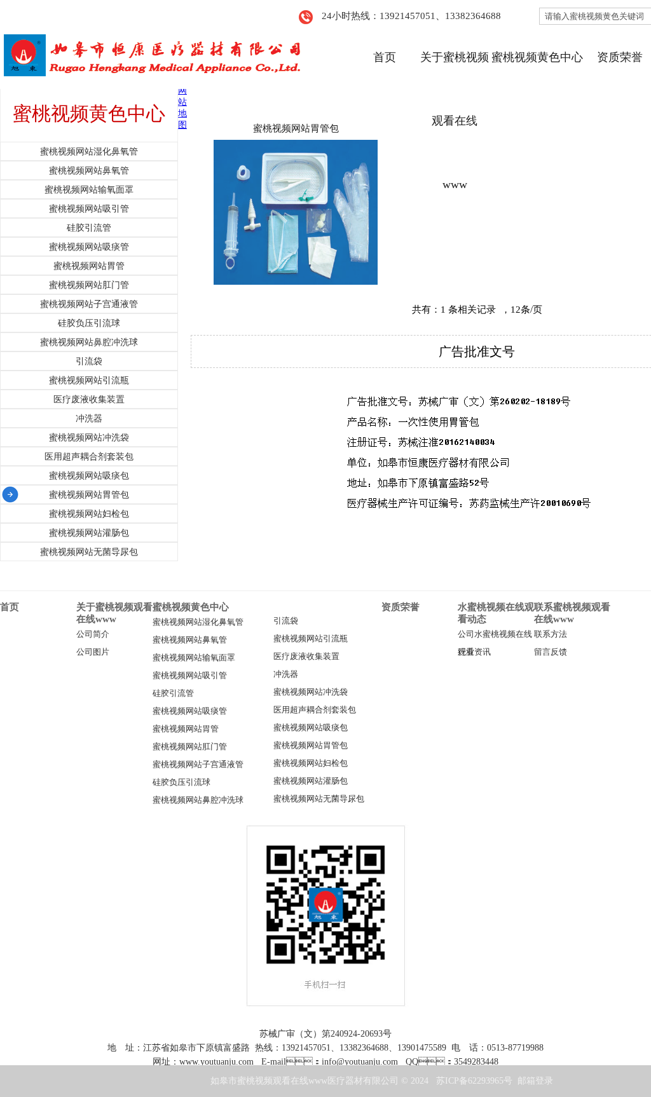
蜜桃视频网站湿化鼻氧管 (198, 622)
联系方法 (550, 634)
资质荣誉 (620, 57)
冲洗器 (285, 674)
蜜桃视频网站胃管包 (296, 128)
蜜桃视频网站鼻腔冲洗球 (198, 800)
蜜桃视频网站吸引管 (190, 675)
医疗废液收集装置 (306, 656)
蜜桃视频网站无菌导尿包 (318, 798)
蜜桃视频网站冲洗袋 (310, 692)
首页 (384, 57)
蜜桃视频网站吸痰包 (310, 727)
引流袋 (285, 621)
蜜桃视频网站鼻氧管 (190, 640)
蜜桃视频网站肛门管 (190, 746)
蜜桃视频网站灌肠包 (310, 781)
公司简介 (92, 634)
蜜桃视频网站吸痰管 (190, 711)
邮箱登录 (535, 1081)
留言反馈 (550, 652)
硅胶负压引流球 (181, 782)
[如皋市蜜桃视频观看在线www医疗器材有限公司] (151, 57)
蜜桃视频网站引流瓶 (310, 638)
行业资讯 (474, 652)
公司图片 (92, 652)
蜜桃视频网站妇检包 (310, 763)
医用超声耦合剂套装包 (314, 709)
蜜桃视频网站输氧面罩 (194, 657)
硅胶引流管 (173, 693)
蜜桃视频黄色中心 (537, 57)
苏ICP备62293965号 (474, 1081)
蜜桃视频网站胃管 (186, 729)
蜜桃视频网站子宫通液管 (198, 764)
